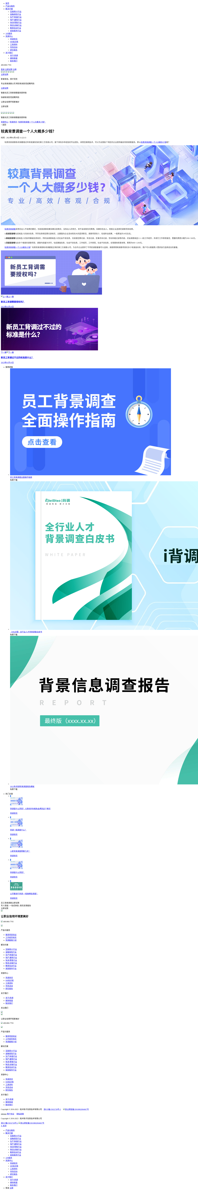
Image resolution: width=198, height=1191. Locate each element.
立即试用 (8, 69)
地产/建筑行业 (16, 20)
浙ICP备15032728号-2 (52, 1109)
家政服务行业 (15, 31)
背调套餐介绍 (11, 940)
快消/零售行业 (16, 23)
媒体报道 (13, 58)
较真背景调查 (10, 229)
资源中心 (9, 36)
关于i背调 (14, 55)
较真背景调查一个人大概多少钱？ (32, 122)
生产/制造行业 (16, 17)
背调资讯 (13, 39)
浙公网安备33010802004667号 (77, 1109)
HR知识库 (14, 42)
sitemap (3, 1114)
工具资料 (13, 44)
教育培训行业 (15, 28)
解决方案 (9, 9)
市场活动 (13, 47)
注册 (14, 69)
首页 (7, 3)
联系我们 (13, 61)
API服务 (9, 34)
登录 (3, 69)
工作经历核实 (11, 937)
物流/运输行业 (16, 25)
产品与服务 (10, 6)
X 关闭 (3, 1126)
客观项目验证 (11, 935)
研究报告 (13, 50)
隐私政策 (20, 1114)
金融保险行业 (15, 14)
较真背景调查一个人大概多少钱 (153, 142)
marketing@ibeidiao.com (12, 926)
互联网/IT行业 (15, 12)
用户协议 (10, 1114)
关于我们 (9, 53)
